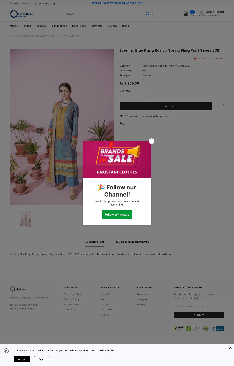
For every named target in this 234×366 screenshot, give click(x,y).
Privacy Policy (107, 350)
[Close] (230, 348)
